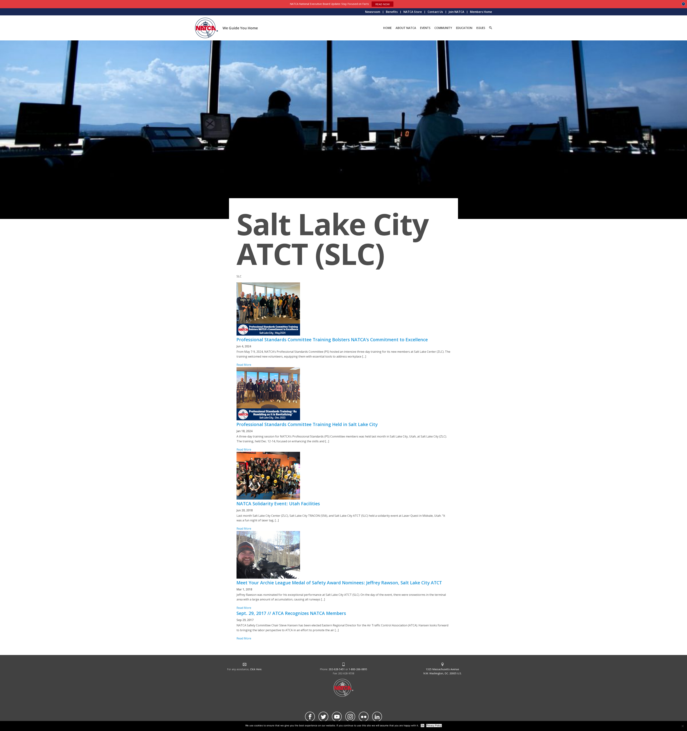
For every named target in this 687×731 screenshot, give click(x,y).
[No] (682, 726)
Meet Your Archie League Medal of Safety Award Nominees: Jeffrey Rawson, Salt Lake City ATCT (339, 583)
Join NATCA (456, 12)
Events (425, 28)
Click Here (256, 669)
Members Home (481, 12)
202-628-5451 (337, 669)
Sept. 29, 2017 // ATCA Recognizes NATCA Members (291, 613)
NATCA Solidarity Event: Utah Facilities (278, 503)
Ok (422, 725)
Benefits (392, 12)
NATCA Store (412, 12)
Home (387, 28)
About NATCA (406, 28)
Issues (480, 28)
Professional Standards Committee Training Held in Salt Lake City (307, 424)
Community (443, 28)
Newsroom (372, 12)
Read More (244, 365)
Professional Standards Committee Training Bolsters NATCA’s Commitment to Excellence (332, 339)
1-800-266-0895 (358, 669)
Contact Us (435, 12)
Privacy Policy (434, 725)
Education (464, 28)
